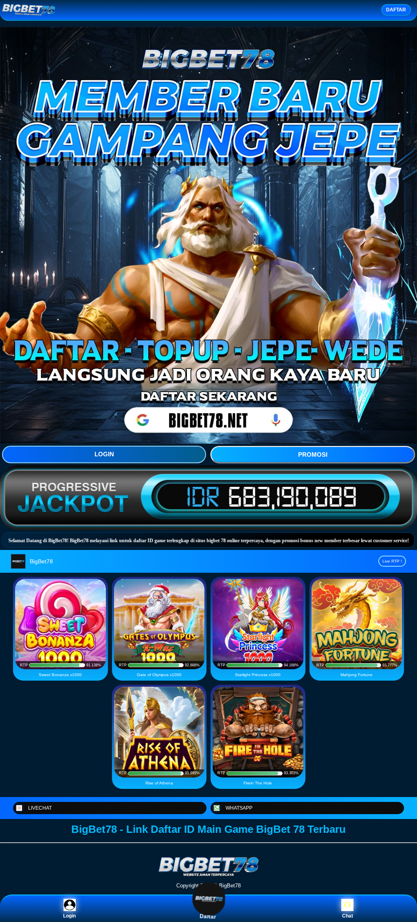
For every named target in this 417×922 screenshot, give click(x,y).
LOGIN (104, 454)
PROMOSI (312, 454)
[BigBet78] (208, 875)
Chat (347, 916)
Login (69, 916)
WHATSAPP (239, 808)
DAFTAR (396, 10)
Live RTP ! (392, 561)
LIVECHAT (40, 808)
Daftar (208, 915)
